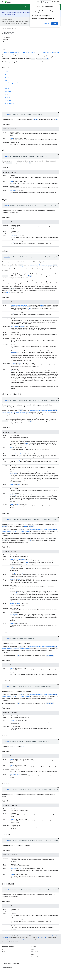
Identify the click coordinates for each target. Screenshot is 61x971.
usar (39, 62)
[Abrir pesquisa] (38, 2)
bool (6, 71)
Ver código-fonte (29, 52)
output (7, 89)
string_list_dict (9, 103)
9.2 (48, 52)
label (6, 80)
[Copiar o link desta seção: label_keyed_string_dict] (22, 394)
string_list (8, 100)
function (42, 305)
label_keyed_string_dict (12, 83)
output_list (8, 91)
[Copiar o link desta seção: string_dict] (12, 784)
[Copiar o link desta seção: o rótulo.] (10, 251)
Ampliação (9, 28)
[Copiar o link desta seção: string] (8, 736)
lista (25, 526)
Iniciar (55, 24)
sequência (16, 326)
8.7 (56, 52)
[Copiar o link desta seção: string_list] (11, 835)
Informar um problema (11, 52)
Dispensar (46, 24)
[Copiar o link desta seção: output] (8, 633)
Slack (32, 954)
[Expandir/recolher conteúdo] (11, 37)
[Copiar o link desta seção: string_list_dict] (15, 884)
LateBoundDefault (22, 305)
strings (22, 326)
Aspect (19, 385)
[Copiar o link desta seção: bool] (6, 109)
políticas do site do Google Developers (16, 939)
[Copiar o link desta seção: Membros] (11, 68)
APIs (15, 28)
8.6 (58, 52)
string (6, 94)
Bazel (3, 28)
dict (11, 440)
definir (35, 62)
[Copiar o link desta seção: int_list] (8, 200)
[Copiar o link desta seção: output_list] (12, 680)
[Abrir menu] (2, 2)
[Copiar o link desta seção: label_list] (10, 514)
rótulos (19, 559)
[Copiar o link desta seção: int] (5, 150)
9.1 (50, 52)
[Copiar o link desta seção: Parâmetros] (11, 124)
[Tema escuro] (58, 113)
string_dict (8, 97)
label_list (7, 86)
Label (12, 305)
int (5, 74)
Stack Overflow (35, 957)
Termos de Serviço (6, 963)
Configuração (14, 371)
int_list (7, 77)
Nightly (44, 52)
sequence (12, 190)
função (24, 559)
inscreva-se (12, 14)
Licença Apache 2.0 (42, 937)
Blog (3, 949)
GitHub (3, 951)
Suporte (33, 949)
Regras (8, 292)
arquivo (18, 335)
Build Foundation (7, 12)
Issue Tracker (34, 951)
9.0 (53, 52)
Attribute (7, 114)
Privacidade (16, 963)
